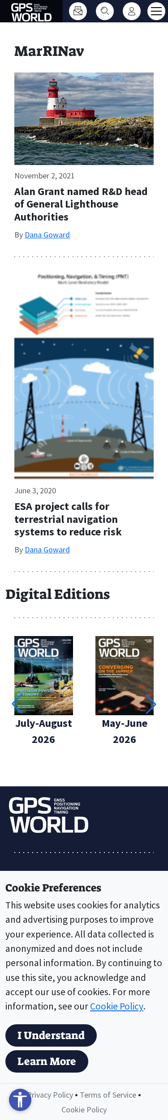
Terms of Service (108, 1095)
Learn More (46, 1061)
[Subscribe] (78, 11)
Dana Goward (47, 234)
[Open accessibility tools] (20, 1100)
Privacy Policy (50, 1095)
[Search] (105, 11)
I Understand (51, 1035)
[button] (151, 704)
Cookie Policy (116, 1006)
